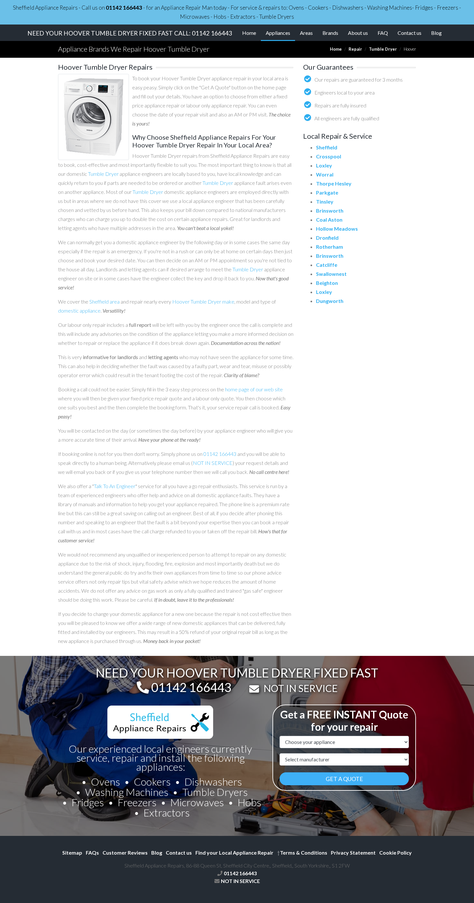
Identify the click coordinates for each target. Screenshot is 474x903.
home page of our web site (254, 389)
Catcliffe (326, 265)
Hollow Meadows (337, 229)
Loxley (324, 165)
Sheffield (326, 147)
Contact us (409, 33)
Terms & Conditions (302, 852)
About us (358, 33)
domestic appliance (79, 310)
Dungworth (329, 301)
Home (249, 33)
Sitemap (72, 852)
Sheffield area (104, 301)
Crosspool (328, 156)
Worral (324, 174)
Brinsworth (329, 210)
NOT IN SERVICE (212, 463)
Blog (436, 33)
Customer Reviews (125, 852)
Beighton (327, 283)
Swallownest (331, 274)
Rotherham (329, 247)
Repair (355, 49)
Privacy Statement (353, 852)
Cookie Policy (395, 852)
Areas (306, 33)
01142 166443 (124, 7)
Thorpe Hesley (333, 183)
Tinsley (324, 201)
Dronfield (327, 238)
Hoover (181, 301)
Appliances (280, 32)
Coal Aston (329, 219)
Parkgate (327, 192)
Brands (330, 33)
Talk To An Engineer (114, 486)
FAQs (92, 852)
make (228, 301)
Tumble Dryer (383, 49)
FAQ (383, 33)
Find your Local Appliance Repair (234, 852)
